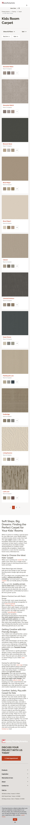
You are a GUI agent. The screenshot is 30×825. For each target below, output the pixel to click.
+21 (17, 150)
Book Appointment (12, 758)
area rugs (19, 665)
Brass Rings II (7, 221)
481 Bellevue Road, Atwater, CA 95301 (11, 793)
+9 (16, 73)
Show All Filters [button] (8, 31)
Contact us (5, 729)
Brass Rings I (7, 182)
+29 (17, 188)
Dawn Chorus (7, 337)
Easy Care (5, 36)
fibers (13, 605)
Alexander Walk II (8, 105)
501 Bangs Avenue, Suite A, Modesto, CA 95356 (13, 798)
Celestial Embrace (8, 298)
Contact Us (5, 785)
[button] (14, 8)
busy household (10, 603)
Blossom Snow (7, 144)
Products (4, 770)
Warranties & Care (7, 778)
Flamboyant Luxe (8, 375)
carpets (19, 560)
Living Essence (7, 453)
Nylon (15, 36)
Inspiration (5, 774)
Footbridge (6, 414)
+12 (17, 304)
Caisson (5, 260)
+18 (17, 343)
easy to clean (17, 680)
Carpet (20, 11)
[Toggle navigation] (26, 5)
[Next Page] (19, 507)
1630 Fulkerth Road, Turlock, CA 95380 (11, 796)
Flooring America (6, 11)
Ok (15, 819)
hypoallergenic (12, 612)
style (23, 657)
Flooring (14, 11)
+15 (17, 266)
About (3, 782)
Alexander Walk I (8, 66)
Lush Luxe (6, 491)
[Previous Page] (10, 507)
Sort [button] (23, 31)
